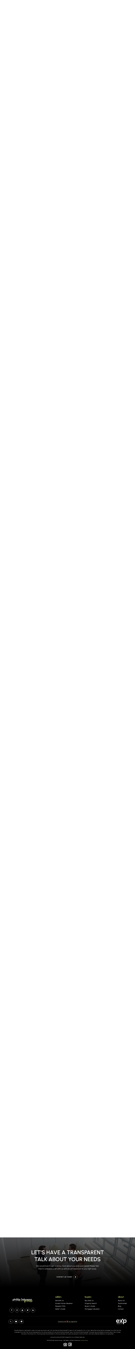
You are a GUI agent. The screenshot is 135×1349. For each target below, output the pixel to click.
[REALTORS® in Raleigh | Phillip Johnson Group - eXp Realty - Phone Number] (21, 1321)
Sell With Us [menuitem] (59, 1300)
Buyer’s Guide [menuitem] (90, 1306)
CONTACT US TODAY (64, 1277)
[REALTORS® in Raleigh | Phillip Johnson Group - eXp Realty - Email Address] (16, 1321)
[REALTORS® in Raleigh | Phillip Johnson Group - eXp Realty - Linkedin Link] (33, 1310)
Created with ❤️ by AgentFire (67, 1321)
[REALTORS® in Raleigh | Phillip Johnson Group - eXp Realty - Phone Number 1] (11, 1321)
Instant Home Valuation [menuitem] (64, 1303)
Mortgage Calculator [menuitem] (92, 1309)
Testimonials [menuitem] (122, 1303)
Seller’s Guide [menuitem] (60, 1309)
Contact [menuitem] (121, 1309)
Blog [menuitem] (119, 1306)
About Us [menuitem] (121, 1300)
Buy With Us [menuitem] (89, 1300)
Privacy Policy (84, 1340)
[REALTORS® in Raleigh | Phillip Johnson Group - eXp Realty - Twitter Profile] (27, 1310)
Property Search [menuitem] (91, 1303)
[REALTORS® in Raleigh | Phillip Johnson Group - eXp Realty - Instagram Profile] (17, 1310)
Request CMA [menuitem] (60, 1306)
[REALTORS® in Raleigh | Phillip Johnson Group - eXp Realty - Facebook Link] (11, 1310)
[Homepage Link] (22, 1300)
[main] (67, 618)
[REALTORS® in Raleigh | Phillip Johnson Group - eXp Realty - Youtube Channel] (22, 1310)
